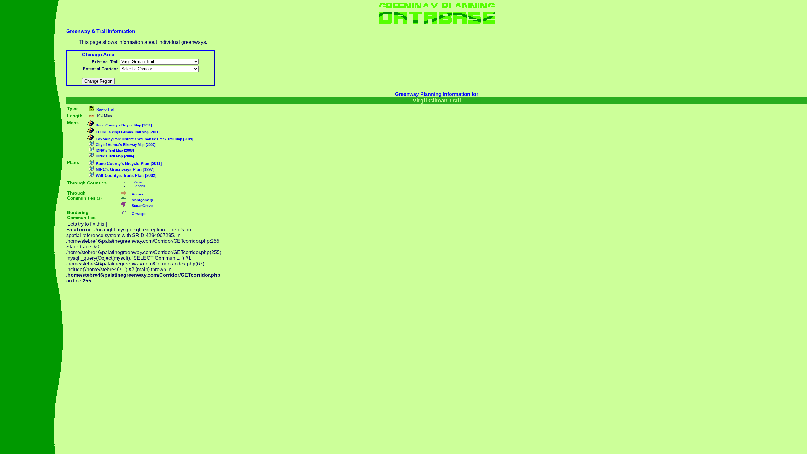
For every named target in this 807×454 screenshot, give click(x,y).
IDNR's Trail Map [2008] (115, 150)
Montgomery (142, 200)
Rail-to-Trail (105, 109)
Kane (138, 182)
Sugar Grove (142, 205)
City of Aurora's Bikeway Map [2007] (126, 145)
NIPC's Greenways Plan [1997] (125, 169)
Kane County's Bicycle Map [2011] (124, 125)
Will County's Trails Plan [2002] (126, 175)
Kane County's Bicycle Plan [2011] (129, 163)
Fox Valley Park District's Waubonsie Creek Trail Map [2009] (144, 139)
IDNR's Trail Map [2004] (115, 156)
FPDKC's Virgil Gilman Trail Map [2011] (128, 132)
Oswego (139, 214)
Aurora (137, 194)
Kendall (139, 186)
